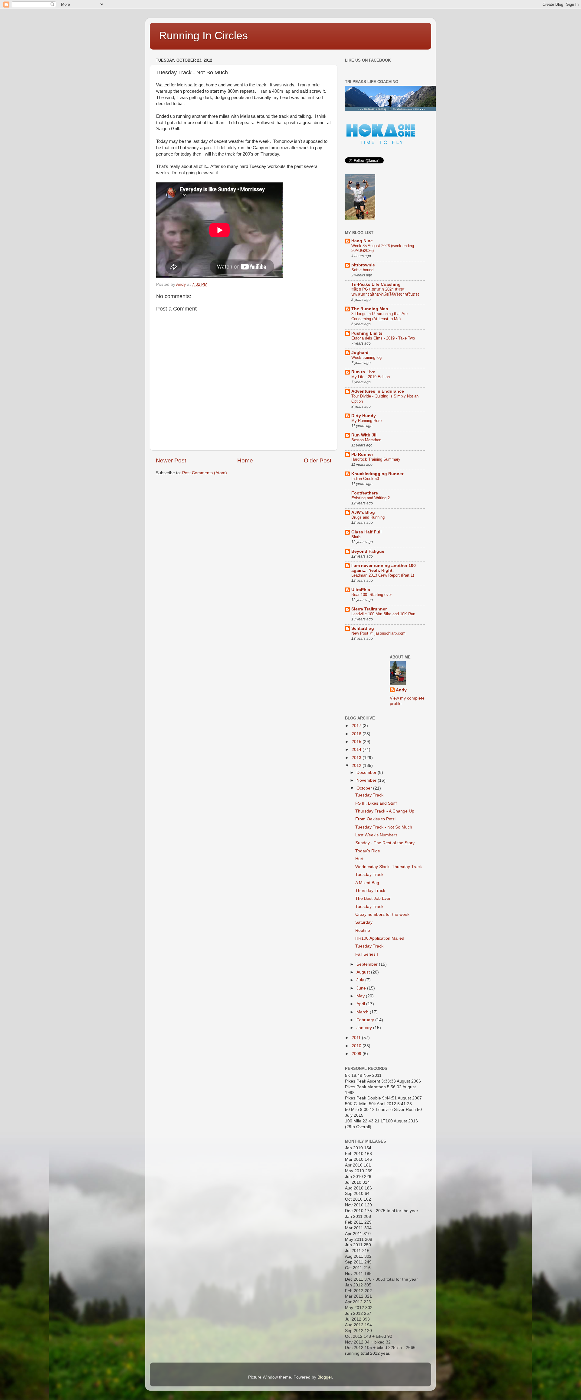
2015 (357, 741)
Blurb (355, 537)
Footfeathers (364, 493)
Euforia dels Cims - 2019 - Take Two (383, 338)
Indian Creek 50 (365, 478)
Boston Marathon (366, 440)
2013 (357, 757)
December (367, 772)
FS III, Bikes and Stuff (376, 803)
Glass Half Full (366, 532)
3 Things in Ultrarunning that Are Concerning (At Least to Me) (379, 316)
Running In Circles (203, 35)
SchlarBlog (362, 628)
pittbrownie (363, 265)
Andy (401, 690)
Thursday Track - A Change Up (384, 811)
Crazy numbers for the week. (383, 914)
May (361, 996)
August (363, 972)
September (367, 964)
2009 (357, 1053)
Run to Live (363, 372)
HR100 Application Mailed (379, 938)
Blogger (324, 1377)
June (361, 988)
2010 (357, 1046)
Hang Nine (362, 241)
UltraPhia (360, 589)
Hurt (359, 859)
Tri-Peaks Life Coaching (376, 284)
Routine (362, 930)
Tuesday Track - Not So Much (383, 827)
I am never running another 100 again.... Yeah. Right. (383, 568)
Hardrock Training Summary (375, 459)
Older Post (317, 460)
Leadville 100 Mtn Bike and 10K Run (383, 614)
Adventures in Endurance (377, 391)
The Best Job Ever (373, 898)
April (361, 1004)
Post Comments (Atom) (204, 473)
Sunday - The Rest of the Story (385, 843)
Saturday (364, 922)
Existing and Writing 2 (370, 498)
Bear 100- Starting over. (372, 594)
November (367, 780)
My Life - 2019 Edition (370, 377)
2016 (357, 734)
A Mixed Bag (367, 882)
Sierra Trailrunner (369, 609)
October (364, 788)
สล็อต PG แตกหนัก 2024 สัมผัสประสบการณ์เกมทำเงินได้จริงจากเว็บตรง (385, 292)
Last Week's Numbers (376, 835)
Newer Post (171, 460)
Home (245, 460)
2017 (357, 725)
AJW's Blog (363, 512)
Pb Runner (362, 454)
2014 (357, 749)
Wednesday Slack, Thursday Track (388, 866)
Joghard (360, 352)
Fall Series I (366, 954)
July (360, 980)
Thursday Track (370, 890)
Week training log (366, 357)
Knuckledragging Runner (377, 473)
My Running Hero (366, 420)
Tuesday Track (369, 795)
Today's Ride (367, 851)
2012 (357, 765)
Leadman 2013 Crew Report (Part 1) (382, 575)
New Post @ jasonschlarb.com (378, 633)
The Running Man (369, 309)
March (363, 1012)
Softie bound (362, 270)
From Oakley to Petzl (375, 819)
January (364, 1027)
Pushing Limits (366, 333)
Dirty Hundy (363, 416)
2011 (357, 1037)
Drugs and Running (368, 517)
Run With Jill (364, 435)
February (365, 1020)
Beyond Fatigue (367, 551)
